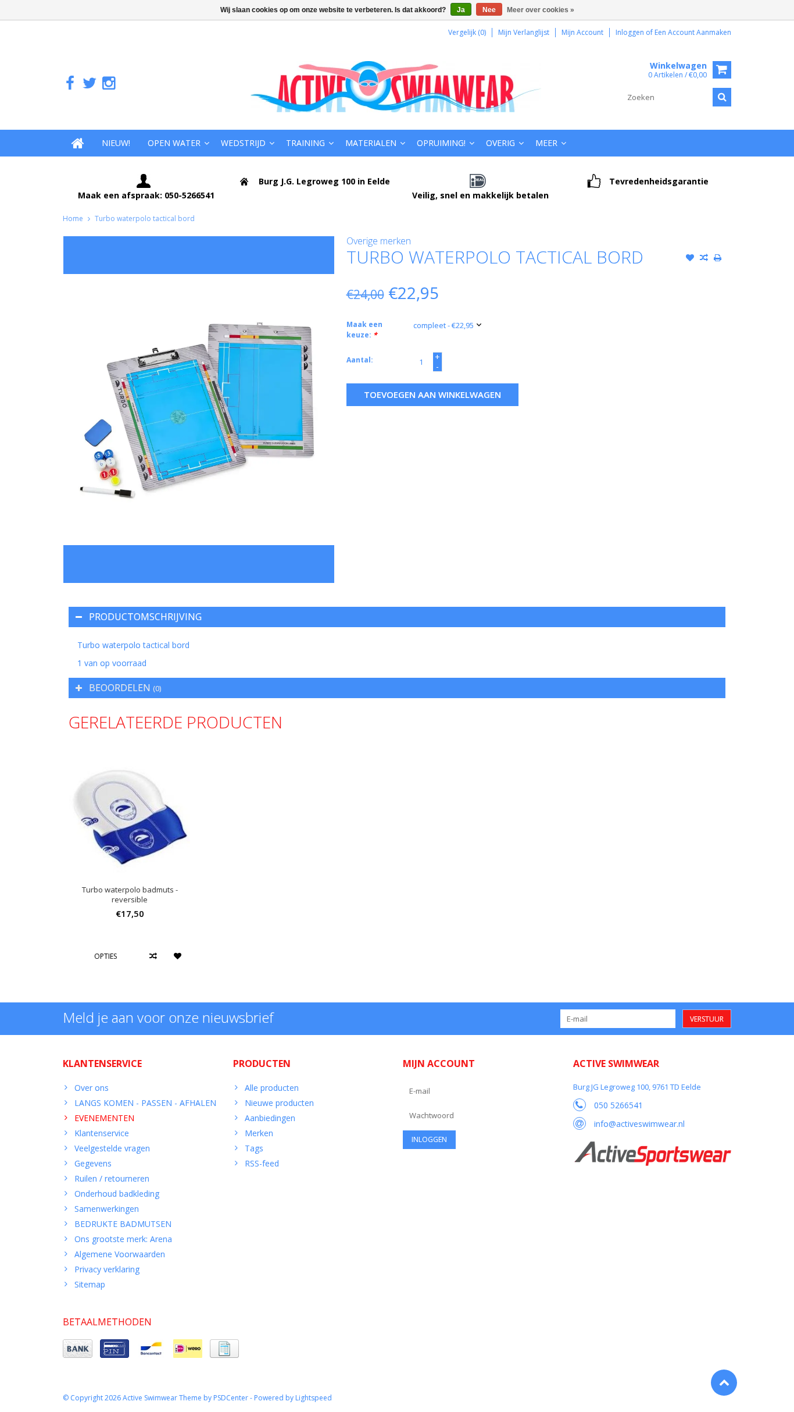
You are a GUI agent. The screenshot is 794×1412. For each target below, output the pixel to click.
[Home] (78, 143)
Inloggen (631, 32)
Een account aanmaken (692, 32)
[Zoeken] (722, 97)
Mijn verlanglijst (523, 32)
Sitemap (89, 1284)
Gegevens (93, 1163)
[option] (129, 865)
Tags (254, 1148)
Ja (461, 10)
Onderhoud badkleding (116, 1193)
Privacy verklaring (107, 1269)
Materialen (370, 142)
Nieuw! (116, 142)
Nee (489, 10)
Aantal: (359, 360)
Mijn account (582, 32)
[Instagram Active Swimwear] (108, 83)
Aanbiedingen (270, 1117)
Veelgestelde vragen (112, 1148)
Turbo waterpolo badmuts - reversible (130, 895)
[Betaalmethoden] (77, 1348)
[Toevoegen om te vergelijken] (704, 259)
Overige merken (378, 240)
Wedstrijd (243, 142)
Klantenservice (101, 1133)
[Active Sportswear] (652, 1147)
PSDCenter (230, 1398)
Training (305, 142)
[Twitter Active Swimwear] (89, 83)
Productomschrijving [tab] (145, 616)
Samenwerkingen (106, 1208)
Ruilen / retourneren (111, 1178)
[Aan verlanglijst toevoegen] (690, 259)
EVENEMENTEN (104, 1117)
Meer (546, 142)
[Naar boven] (724, 1383)
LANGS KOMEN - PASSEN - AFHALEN (145, 1102)
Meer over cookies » (540, 10)
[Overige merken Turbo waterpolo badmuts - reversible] (129, 815)
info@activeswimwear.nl (639, 1123)
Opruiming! (441, 142)
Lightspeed (313, 1398)
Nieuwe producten (279, 1102)
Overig (500, 142)
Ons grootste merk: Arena (123, 1238)
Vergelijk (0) (467, 32)
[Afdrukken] (718, 259)
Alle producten (272, 1087)
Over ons (91, 1087)
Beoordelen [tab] (125, 687)
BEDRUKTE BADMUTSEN (122, 1223)
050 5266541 (618, 1105)
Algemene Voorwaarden (119, 1254)
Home (73, 218)
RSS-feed (262, 1163)
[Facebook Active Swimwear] (70, 83)
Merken (259, 1133)
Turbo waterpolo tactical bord (145, 218)
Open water (174, 142)
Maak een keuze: (364, 329)
